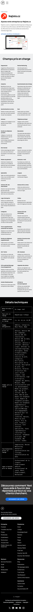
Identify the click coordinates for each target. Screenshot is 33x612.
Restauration (4, 570)
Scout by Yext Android (23, 556)
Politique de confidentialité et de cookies (15, 600)
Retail (2, 567)
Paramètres (17, 604)
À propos (3, 527)
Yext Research (21, 575)
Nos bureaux (4, 540)
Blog (18, 562)
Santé (2, 564)
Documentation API (22, 589)
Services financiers (6, 562)
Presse (3, 532)
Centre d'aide (21, 583)
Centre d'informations (23, 577)
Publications (20, 564)
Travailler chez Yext (6, 529)
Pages (19, 540)
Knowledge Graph (22, 532)
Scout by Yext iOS (22, 553)
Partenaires (4, 535)
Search (19, 543)
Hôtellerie (3, 572)
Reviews (19, 535)
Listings (19, 529)
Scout (19, 527)
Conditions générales (8, 602)
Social (19, 537)
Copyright (25, 602)
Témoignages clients (23, 567)
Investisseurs (4, 537)
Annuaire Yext (5, 543)
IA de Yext (20, 550)
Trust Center (20, 572)
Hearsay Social (21, 545)
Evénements (20, 570)
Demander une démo (16, 499)
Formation (20, 586)
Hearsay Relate (21, 548)
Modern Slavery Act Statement (6, 546)
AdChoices (18, 602)
